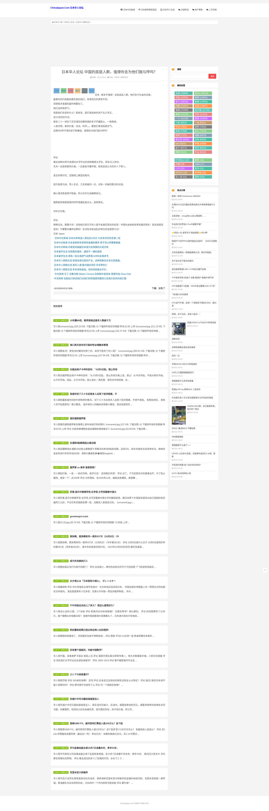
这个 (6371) (181, 148)
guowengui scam (79, 516)
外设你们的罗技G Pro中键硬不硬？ (187, 224)
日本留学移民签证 (148, 10)
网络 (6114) (181, 152)
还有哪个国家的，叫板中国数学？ (87, 650)
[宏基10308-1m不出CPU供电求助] (179, 328)
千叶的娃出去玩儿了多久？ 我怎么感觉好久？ (92, 605)
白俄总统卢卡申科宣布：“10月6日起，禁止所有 (93, 369)
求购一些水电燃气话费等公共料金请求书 (88, 256)
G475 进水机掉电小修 (181, 473)
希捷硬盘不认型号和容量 (182, 381)
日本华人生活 (168, 10)
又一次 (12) (181, 177)
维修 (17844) (201, 102)
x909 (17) (199, 164)
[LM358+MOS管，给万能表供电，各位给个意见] (179, 415)
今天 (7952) (181, 127)
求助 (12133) (181, 114)
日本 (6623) (200, 139)
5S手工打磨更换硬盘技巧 (183, 372)
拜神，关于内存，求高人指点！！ (186, 314)
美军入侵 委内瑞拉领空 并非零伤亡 (90, 265)
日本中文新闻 (129, 10)
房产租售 (198, 10)
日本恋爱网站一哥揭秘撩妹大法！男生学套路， (192, 252)
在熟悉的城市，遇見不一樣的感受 (85, 251)
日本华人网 (58, 22)
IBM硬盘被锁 (177, 437)
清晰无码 (176, 339)
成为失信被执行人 (79, 561)
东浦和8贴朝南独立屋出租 (83, 443)
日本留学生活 (61, 251)
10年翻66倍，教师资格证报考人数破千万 (90, 320)
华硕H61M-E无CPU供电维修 (184, 364)
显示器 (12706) (202, 110)
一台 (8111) (200, 122)
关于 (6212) (200, 148)
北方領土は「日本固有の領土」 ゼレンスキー (93, 581)
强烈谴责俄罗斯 (78, 418)
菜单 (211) (200, 177)
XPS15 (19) (181, 172)
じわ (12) (179, 168)
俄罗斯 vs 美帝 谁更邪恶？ (83, 467)
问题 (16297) (181, 106)
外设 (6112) (200, 152)
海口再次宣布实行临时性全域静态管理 (89, 345)
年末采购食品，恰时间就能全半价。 (90, 269)
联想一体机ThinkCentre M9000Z (186, 196)
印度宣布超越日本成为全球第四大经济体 (88, 247)
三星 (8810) (181, 122)
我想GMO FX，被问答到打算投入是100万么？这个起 (96, 723)
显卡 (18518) (181, 102)
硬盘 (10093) (201, 118)
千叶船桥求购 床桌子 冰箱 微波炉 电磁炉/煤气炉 (193, 277)
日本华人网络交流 (83, 22)
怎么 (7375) (200, 131)
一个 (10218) (181, 118)
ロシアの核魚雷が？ (80, 674)
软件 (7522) (200, 127)
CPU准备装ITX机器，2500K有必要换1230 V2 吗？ (194, 286)
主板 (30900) (181, 93)
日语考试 (184, 10)
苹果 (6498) (200, 143)
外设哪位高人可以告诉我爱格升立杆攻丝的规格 (192, 398)
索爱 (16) (199, 160)
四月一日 (176, 356)
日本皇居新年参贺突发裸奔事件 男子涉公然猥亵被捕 (94, 242)
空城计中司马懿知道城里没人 (84, 699)
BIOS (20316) (201, 93)
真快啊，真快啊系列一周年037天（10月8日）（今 (94, 536)
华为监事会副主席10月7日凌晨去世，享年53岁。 (94, 748)
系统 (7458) (181, 131)
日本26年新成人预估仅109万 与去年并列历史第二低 (94, 238)
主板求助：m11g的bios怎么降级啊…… (189, 216)
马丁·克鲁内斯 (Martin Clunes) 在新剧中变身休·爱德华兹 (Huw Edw (97, 274)
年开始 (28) (200, 172)
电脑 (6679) (200, 135)
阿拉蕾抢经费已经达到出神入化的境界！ (90, 630)
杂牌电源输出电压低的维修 (183, 347)
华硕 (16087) (201, 106)
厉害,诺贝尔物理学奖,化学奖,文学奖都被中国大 (93, 492)
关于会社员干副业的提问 (182, 261)
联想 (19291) (201, 97)
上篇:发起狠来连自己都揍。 (63, 288)
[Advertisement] (134, 45)
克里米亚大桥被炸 (79, 772)
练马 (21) (199, 168)
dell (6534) (180, 143)
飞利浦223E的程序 (180, 294)
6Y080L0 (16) (182, 160)
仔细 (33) (179, 164)
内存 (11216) (201, 114)
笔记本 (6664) (182, 139)
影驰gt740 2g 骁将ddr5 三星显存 (186, 389)
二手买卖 (212, 10)
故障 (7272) (181, 135)
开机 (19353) (181, 97)
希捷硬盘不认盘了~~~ (181, 445)
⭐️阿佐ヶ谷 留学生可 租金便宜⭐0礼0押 (189, 233)
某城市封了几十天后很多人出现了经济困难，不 (93, 394)
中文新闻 (59, 274)
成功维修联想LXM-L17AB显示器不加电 (189, 269)
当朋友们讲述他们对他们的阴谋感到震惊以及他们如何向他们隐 (95, 278)
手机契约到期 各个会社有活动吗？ (187, 465)
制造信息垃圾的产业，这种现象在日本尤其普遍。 (97, 260)
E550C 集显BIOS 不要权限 (183, 428)
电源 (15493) (181, 110)
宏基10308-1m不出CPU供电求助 (201, 322)
